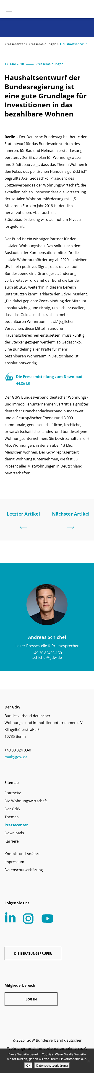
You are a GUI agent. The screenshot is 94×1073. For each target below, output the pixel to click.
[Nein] (88, 1061)
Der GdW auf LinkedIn (10, 917)
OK (28, 1065)
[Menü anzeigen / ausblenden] (9, 9)
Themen (12, 816)
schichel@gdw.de (47, 657)
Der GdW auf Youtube (47, 918)
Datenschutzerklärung (24, 869)
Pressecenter (15, 44)
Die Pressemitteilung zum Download (49, 380)
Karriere (12, 841)
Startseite (13, 792)
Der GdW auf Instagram (28, 918)
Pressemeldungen (42, 44)
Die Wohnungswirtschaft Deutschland (60, 9)
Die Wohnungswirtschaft (26, 800)
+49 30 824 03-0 (18, 750)
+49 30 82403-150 (47, 653)
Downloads (14, 832)
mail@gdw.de (16, 756)
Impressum (14, 861)
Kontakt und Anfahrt (22, 853)
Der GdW (12, 808)
